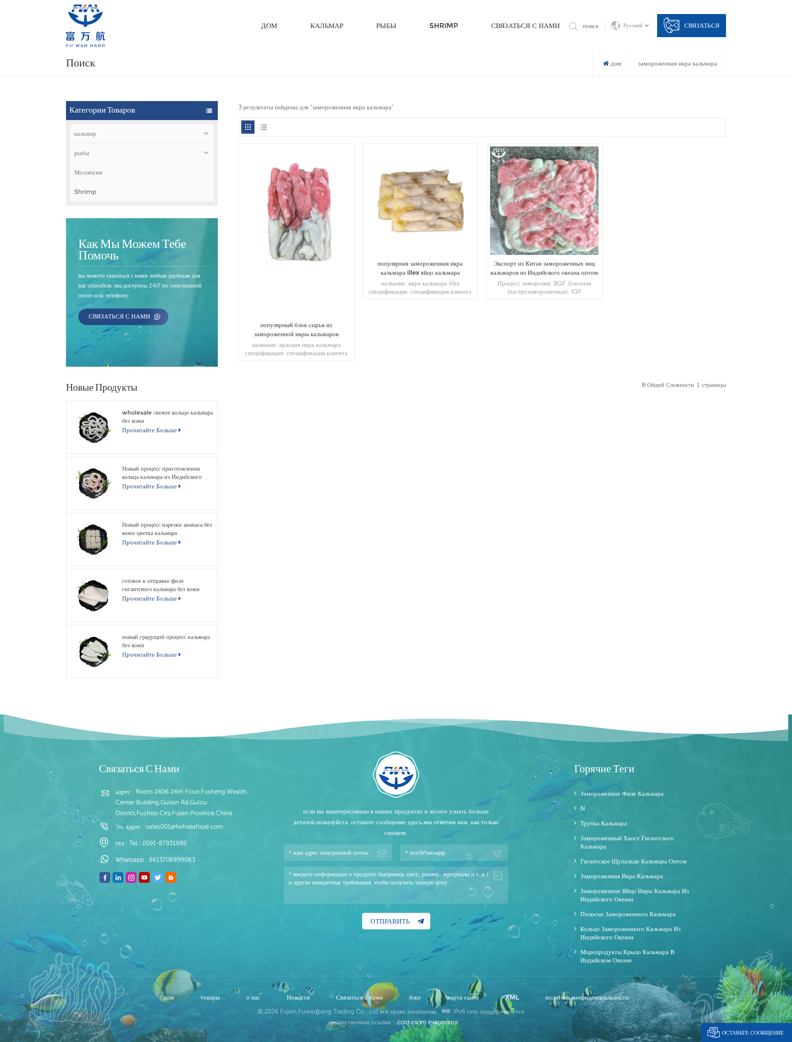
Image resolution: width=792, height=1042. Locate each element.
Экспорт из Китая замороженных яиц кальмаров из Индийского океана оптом (544, 267)
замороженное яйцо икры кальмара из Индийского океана (634, 895)
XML (513, 997)
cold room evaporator (427, 1021)
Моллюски (88, 172)
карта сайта (464, 997)
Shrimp (443, 25)
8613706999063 (172, 859)
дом (269, 25)
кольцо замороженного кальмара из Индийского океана (630, 933)
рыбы (386, 25)
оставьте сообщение (753, 1032)
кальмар (326, 25)
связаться (701, 25)
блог (416, 997)
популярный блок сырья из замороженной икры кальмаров (296, 329)
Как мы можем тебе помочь (132, 250)
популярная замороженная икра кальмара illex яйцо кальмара (420, 267)
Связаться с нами (525, 25)
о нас (254, 997)
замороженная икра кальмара (621, 875)
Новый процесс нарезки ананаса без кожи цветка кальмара (167, 529)
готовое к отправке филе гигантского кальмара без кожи (161, 585)
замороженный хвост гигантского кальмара (627, 842)
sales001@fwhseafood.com (184, 826)
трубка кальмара (603, 823)
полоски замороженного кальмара (628, 913)
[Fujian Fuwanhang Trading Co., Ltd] (85, 26)
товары (211, 997)
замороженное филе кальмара (622, 793)
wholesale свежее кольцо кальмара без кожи (167, 416)
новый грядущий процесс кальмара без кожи (166, 641)
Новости (299, 997)
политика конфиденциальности (587, 997)
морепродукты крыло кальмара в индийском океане (627, 956)
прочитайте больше (149, 430)
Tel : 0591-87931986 (158, 842)
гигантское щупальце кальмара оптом (633, 861)
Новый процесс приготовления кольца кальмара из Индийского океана (162, 473)
